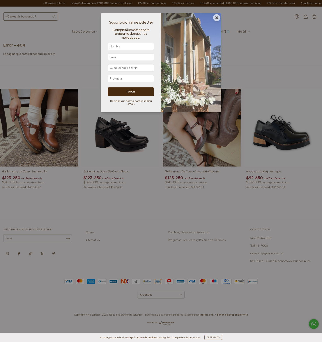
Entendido (213, 337)
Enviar (131, 92)
